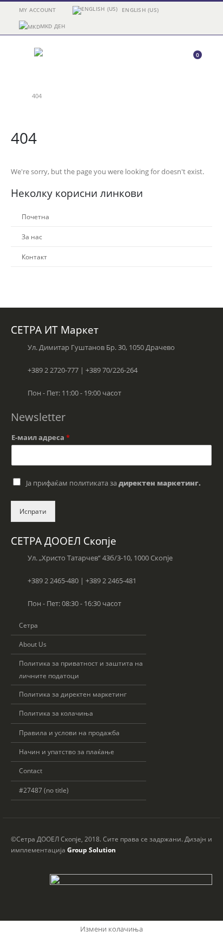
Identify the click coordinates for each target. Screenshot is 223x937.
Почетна (35, 216)
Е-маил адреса (40, 438)
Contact (30, 770)
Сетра (28, 625)
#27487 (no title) (44, 790)
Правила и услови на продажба (69, 732)
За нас (32, 236)
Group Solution (91, 849)
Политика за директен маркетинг (73, 694)
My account (37, 10)
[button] (20, 59)
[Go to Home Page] (14, 96)
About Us (33, 644)
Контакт (34, 256)
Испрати (33, 511)
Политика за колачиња (56, 713)
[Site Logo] (64, 60)
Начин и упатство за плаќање (66, 751)
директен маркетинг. (160, 483)
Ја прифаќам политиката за (113, 483)
